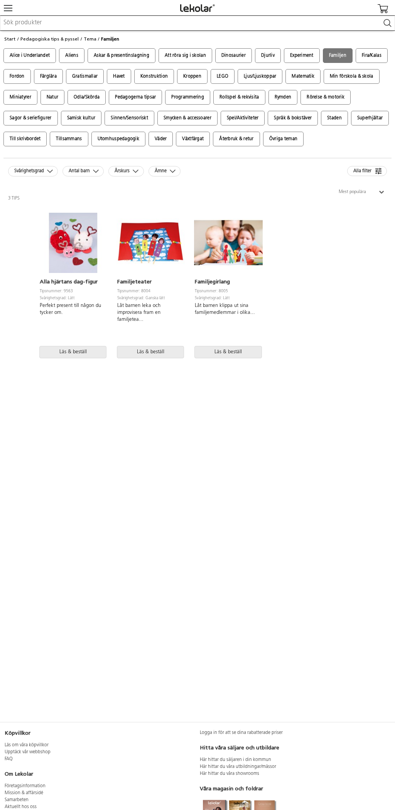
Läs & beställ (73, 351)
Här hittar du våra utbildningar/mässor (238, 766)
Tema (90, 39)
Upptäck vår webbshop (28, 752)
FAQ (9, 759)
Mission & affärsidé (24, 793)
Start (9, 39)
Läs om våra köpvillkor (27, 745)
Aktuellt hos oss (21, 807)
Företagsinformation (25, 786)
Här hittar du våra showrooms (229, 773)
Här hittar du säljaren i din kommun (235, 759)
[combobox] (197, 23)
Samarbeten (17, 800)
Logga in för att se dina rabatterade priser (241, 732)
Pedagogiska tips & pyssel (49, 39)
